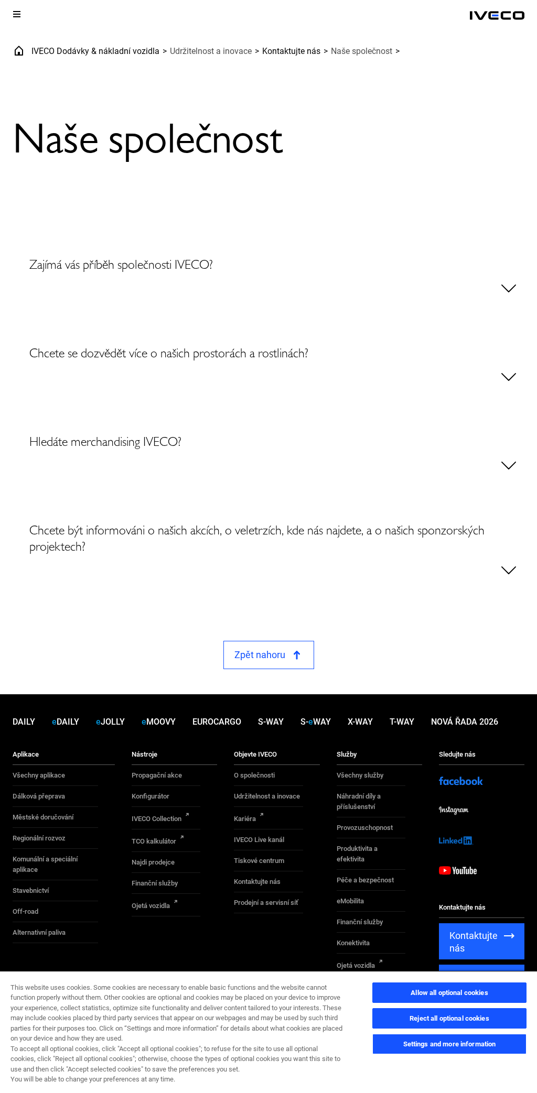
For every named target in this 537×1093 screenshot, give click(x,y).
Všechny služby (360, 775)
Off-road (25, 911)
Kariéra (245, 819)
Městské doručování (43, 817)
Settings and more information (449, 1044)
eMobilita (350, 901)
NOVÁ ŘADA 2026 (464, 722)
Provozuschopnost (365, 828)
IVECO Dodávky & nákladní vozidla (95, 51)
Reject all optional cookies (449, 1018)
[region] (268, 1031)
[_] (497, 15)
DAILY (24, 722)
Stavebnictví (31, 890)
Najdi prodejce (153, 862)
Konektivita (353, 943)
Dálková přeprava (39, 796)
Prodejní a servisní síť (266, 902)
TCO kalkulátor (154, 841)
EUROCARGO (216, 722)
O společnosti (254, 775)
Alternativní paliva (39, 932)
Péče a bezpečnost (365, 880)
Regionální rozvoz (39, 838)
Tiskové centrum (259, 861)
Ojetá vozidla (151, 906)
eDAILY (65, 722)
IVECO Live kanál (259, 840)
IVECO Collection (156, 819)
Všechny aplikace (39, 775)
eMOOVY (159, 722)
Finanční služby (155, 883)
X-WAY (360, 722)
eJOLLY (110, 722)
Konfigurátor (150, 796)
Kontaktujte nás (291, 51)
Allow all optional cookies (449, 993)
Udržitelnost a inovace (267, 796)
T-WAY (402, 722)
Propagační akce (157, 775)
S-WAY (271, 722)
